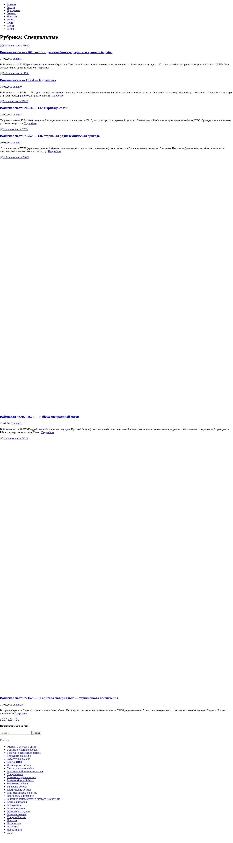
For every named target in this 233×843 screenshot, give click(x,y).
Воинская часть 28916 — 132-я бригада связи (33, 108)
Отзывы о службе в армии (22, 746)
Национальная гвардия (20, 795)
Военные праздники (19, 811)
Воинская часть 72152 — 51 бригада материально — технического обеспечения (59, 698)
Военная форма (16, 808)
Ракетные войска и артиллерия (25, 771)
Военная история (17, 801)
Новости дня (14, 829)
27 (21, 704)
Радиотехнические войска (22, 792)
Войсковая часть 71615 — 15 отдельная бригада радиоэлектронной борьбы (56, 52)
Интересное (14, 823)
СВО (10, 832)
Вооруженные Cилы (19, 755)
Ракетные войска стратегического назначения (33, 798)
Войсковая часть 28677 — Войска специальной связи (39, 417)
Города (11, 7)
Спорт (10, 25)
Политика (12, 826)
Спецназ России (16, 817)
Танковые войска (17, 786)
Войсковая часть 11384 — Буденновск (28, 80)
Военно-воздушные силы (21, 777)
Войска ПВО (14, 762)
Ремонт (11, 19)
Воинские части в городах (22, 749)
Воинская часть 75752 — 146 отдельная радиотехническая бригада (50, 136)
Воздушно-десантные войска (24, 752)
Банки (10, 28)
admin (16, 58)
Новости (12, 16)
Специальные (15, 774)
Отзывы (11, 13)
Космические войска (19, 789)
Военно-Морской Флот (20, 780)
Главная (11, 4)
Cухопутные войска (18, 758)
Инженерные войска (19, 765)
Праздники (13, 10)
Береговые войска (17, 783)
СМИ (10, 22)
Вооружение (14, 805)
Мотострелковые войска (21, 768)
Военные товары (16, 814)
